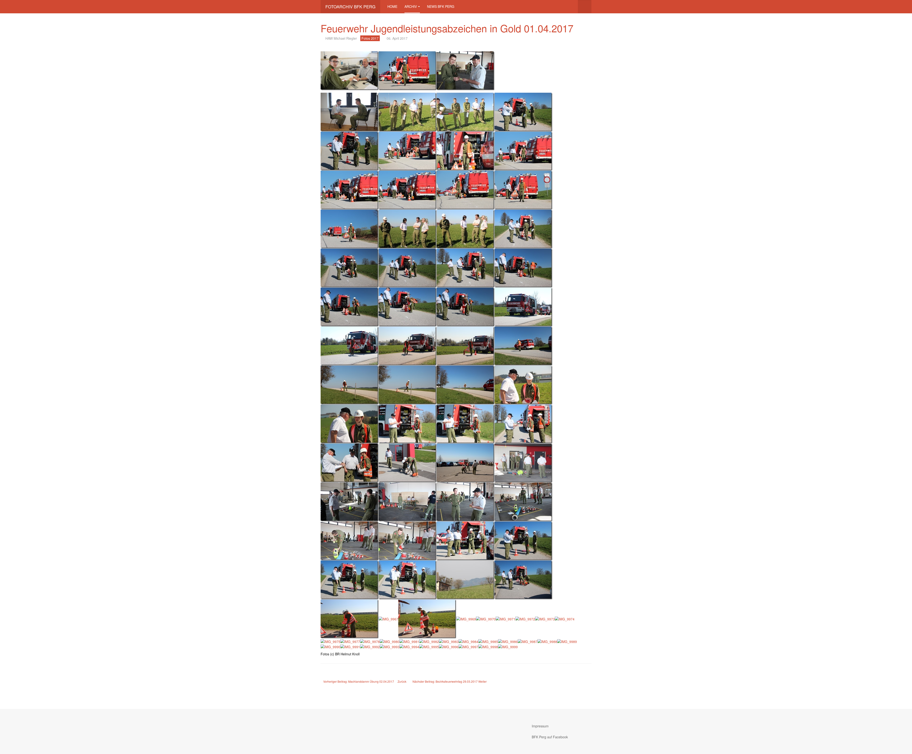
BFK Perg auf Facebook (550, 737)
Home (392, 6)
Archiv (410, 6)
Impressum (540, 726)
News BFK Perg (440, 6)
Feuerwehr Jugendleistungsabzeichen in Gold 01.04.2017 (447, 28)
